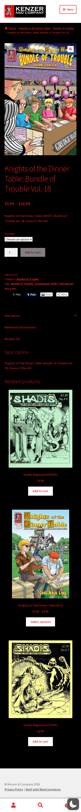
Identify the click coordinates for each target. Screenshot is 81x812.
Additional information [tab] (20, 327)
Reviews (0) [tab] (12, 339)
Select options (40, 622)
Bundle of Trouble (63, 28)
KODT (54, 283)
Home (12, 28)
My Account (13, 805)
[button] (70, 49)
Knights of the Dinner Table (34, 28)
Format (10, 234)
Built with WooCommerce (43, 789)
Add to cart (33, 252)
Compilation (42, 283)
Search (40, 805)
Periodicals (66, 283)
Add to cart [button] (40, 491)
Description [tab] (12, 316)
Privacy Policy (14, 789)
